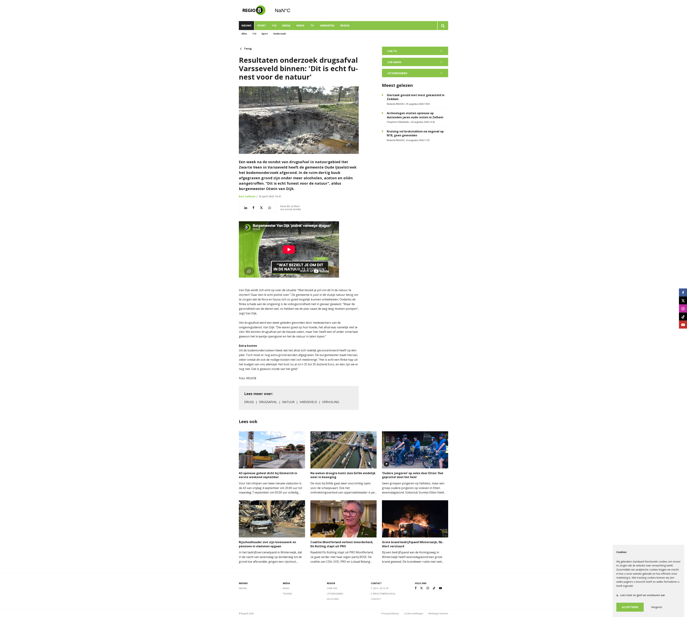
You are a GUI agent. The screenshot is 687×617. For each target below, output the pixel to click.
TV (312, 25)
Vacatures (333, 599)
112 (274, 25)
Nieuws (246, 25)
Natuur (288, 402)
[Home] (254, 10)
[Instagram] (428, 588)
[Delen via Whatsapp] (270, 207)
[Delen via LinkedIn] (246, 207)
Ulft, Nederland (291, 10)
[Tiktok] (434, 588)
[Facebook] (415, 588)
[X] (421, 588)
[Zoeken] (442, 25)
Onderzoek (279, 33)
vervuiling (330, 402)
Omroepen (327, 25)
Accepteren (630, 607)
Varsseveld (308, 402)
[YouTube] (440, 588)
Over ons (332, 588)
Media (286, 25)
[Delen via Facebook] (253, 207)
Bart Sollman (247, 196)
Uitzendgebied (335, 593)
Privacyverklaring (390, 613)
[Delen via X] (261, 207)
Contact (376, 599)
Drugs (249, 402)
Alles (244, 33)
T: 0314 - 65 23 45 (380, 588)
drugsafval (268, 402)
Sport (261, 25)
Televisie (287, 593)
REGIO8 (344, 25)
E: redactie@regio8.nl (383, 593)
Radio (300, 25)
